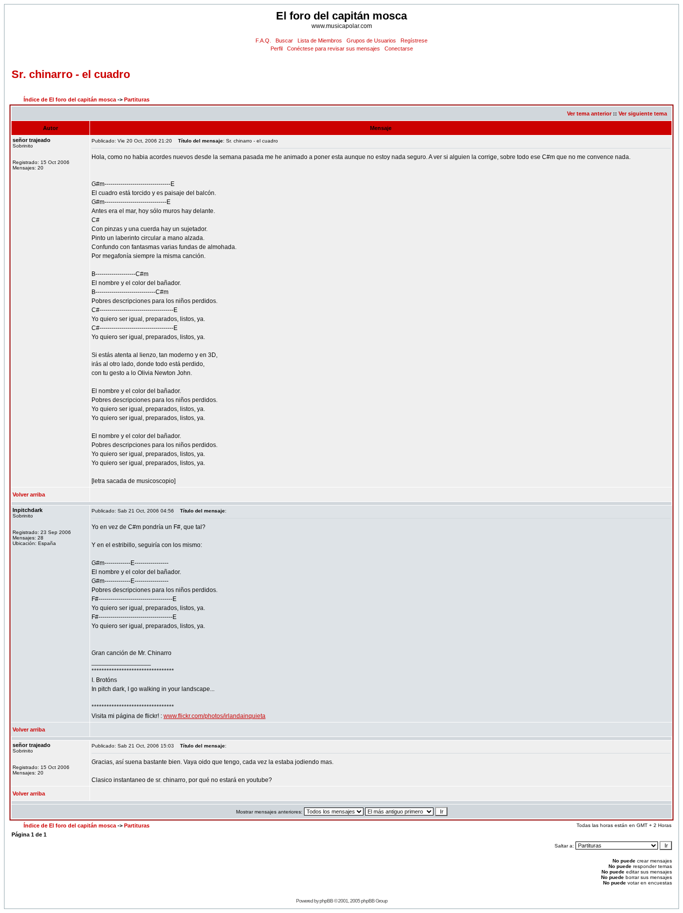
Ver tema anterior (589, 113)
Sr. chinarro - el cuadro (71, 74)
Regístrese (414, 41)
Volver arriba (28, 495)
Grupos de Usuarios (371, 41)
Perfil (276, 49)
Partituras (137, 99)
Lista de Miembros (320, 41)
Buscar (284, 41)
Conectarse (398, 49)
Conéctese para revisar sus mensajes (333, 49)
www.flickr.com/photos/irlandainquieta (215, 716)
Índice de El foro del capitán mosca (70, 99)
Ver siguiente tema (642, 113)
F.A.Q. (263, 41)
